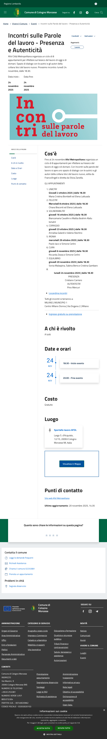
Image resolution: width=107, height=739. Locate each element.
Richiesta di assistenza (47, 696)
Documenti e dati (9, 658)
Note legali (67, 687)
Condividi (75, 36)
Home (5, 23)
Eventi (34, 23)
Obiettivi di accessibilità (73, 691)
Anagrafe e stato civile (38, 630)
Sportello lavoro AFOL (65, 430)
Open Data (68, 704)
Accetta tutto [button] (43, 728)
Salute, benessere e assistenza (62, 653)
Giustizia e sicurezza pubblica (63, 637)
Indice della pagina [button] (18, 149)
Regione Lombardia (12, 3)
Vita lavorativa (34, 649)
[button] (53, 734)
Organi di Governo (10, 630)
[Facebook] (73, 12)
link (78, 723)
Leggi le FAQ (42, 691)
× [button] (104, 710)
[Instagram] (79, 12)
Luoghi (83, 653)
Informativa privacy (71, 682)
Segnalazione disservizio (47, 682)
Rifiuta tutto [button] (64, 728)
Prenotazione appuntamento (43, 676)
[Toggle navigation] (5, 12)
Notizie (83, 630)
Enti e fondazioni (9, 644)
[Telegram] (86, 12)
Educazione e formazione (65, 630)
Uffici (4, 640)
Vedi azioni (88, 36)
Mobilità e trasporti (36, 644)
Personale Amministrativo (13, 654)
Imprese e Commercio (37, 635)
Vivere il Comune (20, 23)
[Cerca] (101, 12)
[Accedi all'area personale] (95, 3)
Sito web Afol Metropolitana (57, 498)
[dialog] (53, 723)
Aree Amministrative (11, 635)
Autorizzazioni (60, 660)
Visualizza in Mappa (72, 463)
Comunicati (85, 635)
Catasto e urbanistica (37, 640)
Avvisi (83, 640)
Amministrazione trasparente (70, 676)
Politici (5, 649)
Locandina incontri (58, 293)
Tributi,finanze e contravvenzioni (61, 645)
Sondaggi (41, 687)
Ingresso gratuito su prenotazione (65, 314)
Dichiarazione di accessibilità (70, 698)
